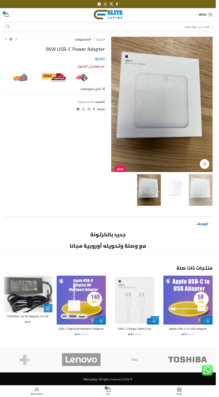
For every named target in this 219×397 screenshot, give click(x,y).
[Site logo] (108, 14)
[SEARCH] (7, 26)
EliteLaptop (90, 379)
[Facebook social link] (117, 4)
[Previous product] (16, 39)
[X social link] (111, 4)
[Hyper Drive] (28, 359)
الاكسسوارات (82, 39)
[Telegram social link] (99, 4)
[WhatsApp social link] (105, 4)
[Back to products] (10, 39)
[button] (208, 104)
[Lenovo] (81, 359)
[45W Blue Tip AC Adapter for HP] (27, 294)
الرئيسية (100, 39)
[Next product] (5, 39)
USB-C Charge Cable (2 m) (134, 328)
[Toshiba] (187, 359)
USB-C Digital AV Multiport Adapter (81, 328)
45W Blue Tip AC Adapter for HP (28, 316)
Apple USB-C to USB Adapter (188, 328)
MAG (135, 359)
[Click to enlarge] (204, 164)
